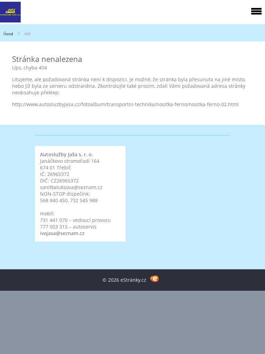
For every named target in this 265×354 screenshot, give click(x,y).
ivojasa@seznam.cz (62, 233)
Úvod (8, 33)
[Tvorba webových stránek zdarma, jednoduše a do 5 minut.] (154, 278)
